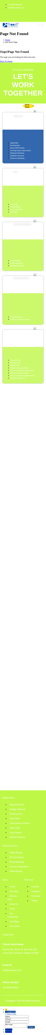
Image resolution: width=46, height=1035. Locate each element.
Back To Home (6, 61)
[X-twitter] (35, 17)
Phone (9, 1029)
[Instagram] (19, 17)
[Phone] (17, 1019)
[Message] (16, 1027)
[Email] (17, 1022)
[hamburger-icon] (40, 25)
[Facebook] (27, 17)
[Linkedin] (11, 17)
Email (9, 1032)
